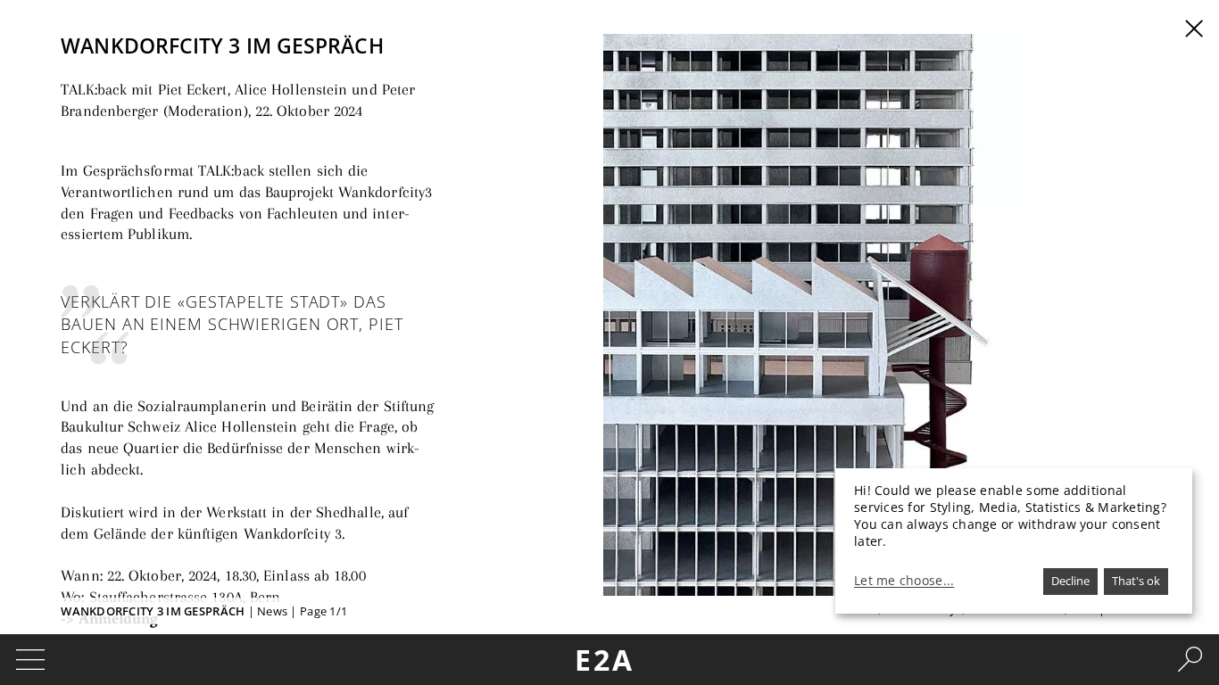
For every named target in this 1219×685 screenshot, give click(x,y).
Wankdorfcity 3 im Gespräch (153, 611)
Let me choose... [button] (904, 581)
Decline (1070, 581)
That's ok (1136, 581)
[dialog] (1013, 541)
